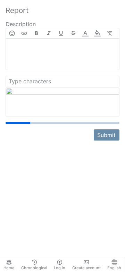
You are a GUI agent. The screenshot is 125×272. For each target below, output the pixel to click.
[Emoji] (12, 33)
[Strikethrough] (73, 33)
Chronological (34, 267)
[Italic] (49, 33)
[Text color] (85, 33)
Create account (86, 267)
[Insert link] (24, 33)
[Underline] (61, 33)
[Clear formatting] (110, 33)
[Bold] (36, 33)
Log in (59, 267)
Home (9, 267)
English (114, 267)
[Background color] (97, 33)
